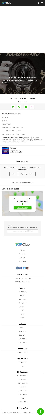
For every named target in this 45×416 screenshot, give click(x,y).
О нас (22, 250)
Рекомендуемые (22, 352)
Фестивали (22, 342)
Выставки (22, 335)
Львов (31, 413)
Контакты (22, 261)
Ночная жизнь (15, 150)
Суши (22, 318)
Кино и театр (22, 383)
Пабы (22, 314)
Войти (13, 174)
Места (22, 288)
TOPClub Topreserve (22, 282)
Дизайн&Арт (22, 390)
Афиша (22, 324)
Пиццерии (22, 303)
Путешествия (22, 402)
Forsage (25, 85)
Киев (19, 413)
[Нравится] (32, 107)
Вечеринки (22, 327)
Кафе (22, 310)
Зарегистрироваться (27, 174)
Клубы (22, 295)
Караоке (22, 299)
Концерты (22, 331)
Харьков (12, 413)
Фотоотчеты (22, 358)
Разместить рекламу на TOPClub (22, 231)
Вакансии (22, 254)
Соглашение (22, 257)
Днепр (25, 413)
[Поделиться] (19, 107)
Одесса (5, 413)
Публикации (22, 372)
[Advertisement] (22, 29)
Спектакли (22, 339)
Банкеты (22, 306)
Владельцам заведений (22, 278)
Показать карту (22, 208)
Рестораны (22, 292)
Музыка (22, 387)
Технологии (22, 394)
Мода (22, 398)
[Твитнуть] (13, 107)
